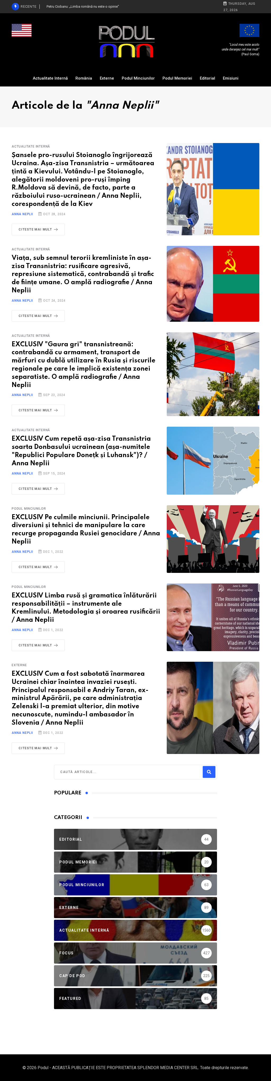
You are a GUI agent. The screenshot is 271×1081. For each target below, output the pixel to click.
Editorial (207, 78)
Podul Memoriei (177, 78)
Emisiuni (230, 78)
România (83, 78)
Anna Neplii (22, 214)
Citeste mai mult (35, 229)
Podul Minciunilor (138, 78)
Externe (107, 78)
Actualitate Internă (50, 78)
